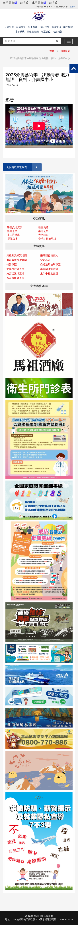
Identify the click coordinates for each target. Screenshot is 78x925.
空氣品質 (45, 260)
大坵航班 (43, 235)
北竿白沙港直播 (15, 269)
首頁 (52, 51)
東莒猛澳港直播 (15, 273)
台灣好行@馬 (46, 238)
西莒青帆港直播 (15, 278)
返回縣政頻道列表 (17, 167)
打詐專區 (12, 264)
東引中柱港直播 (49, 273)
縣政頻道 (65, 51)
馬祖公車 (13, 238)
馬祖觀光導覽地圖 (17, 255)
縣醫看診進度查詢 (17, 260)
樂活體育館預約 (49, 255)
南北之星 (43, 231)
